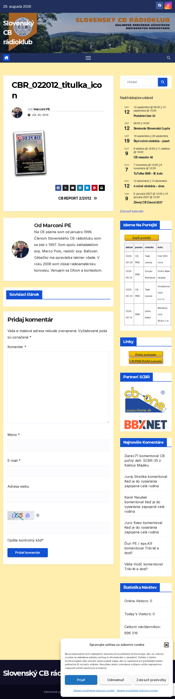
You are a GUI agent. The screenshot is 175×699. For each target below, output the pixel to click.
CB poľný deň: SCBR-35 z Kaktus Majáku (144, 460)
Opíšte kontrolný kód (24, 540)
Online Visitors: (137, 601)
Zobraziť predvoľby (151, 680)
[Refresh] (38, 514)
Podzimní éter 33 (144, 115)
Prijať (81, 680)
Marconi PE (42, 109)
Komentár (16, 347)
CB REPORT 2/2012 (74, 198)
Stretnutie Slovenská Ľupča (152, 128)
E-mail (13, 460)
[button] (166, 645)
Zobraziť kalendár (132, 211)
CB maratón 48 (143, 157)
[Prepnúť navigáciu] (88, 57)
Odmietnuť (115, 680)
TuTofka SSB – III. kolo (148, 173)
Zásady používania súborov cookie (94, 690)
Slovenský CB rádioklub (43, 673)
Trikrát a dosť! (136, 569)
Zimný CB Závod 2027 (148, 202)
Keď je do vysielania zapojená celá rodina (144, 507)
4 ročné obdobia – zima (149, 186)
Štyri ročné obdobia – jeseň (152, 141)
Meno (13, 435)
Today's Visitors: (138, 614)
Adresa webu (18, 486)
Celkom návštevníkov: (143, 627)
